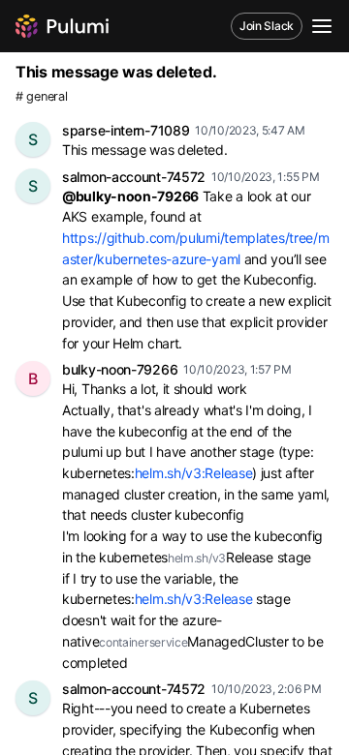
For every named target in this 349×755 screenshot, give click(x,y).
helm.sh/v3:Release (194, 473)
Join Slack (266, 25)
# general (41, 96)
